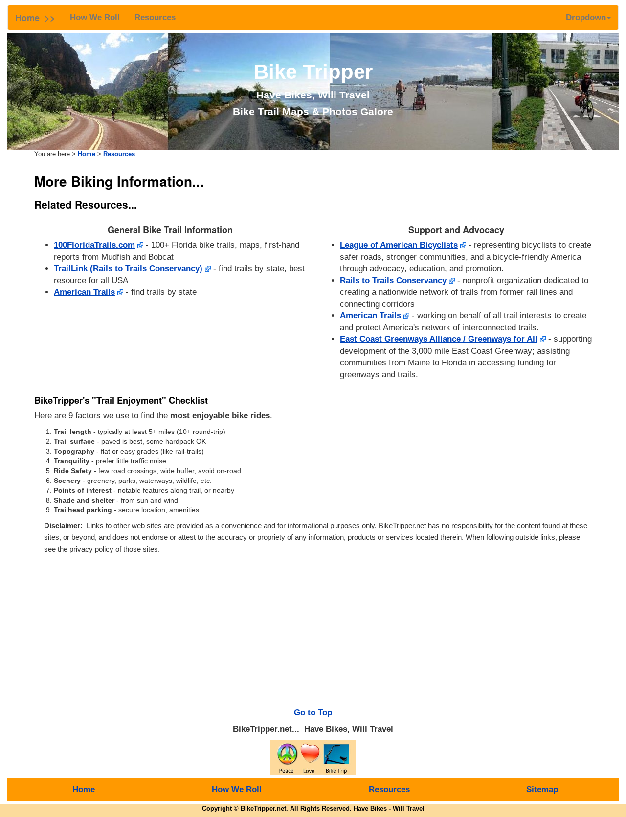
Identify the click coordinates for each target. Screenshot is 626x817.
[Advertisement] (313, 633)
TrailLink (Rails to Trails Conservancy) (128, 268)
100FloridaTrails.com (94, 245)
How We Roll (95, 17)
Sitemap (542, 789)
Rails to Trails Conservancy (393, 280)
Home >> (35, 17)
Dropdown (586, 17)
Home (86, 154)
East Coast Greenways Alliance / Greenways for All (438, 339)
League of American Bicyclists (399, 245)
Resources (155, 17)
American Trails (84, 292)
